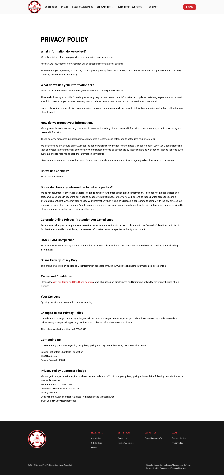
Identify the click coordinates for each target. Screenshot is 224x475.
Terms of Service (179, 438)
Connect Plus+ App (179, 468)
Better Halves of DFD (153, 438)
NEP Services (161, 468)
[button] (105, 7)
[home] (34, 7)
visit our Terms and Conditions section (73, 282)
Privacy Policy (177, 443)
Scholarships (96, 443)
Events (64, 7)
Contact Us (122, 438)
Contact (153, 7)
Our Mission (51, 7)
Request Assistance (82, 7)
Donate (189, 7)
